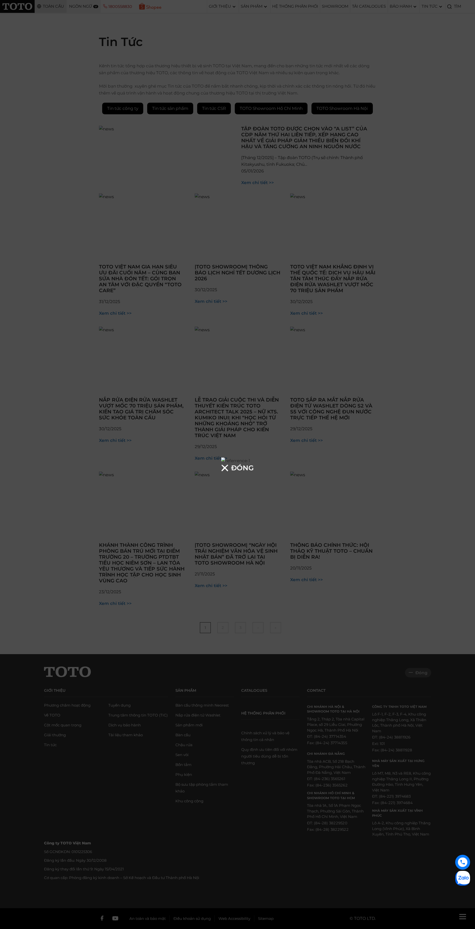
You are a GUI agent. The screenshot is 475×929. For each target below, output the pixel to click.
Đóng (242, 468)
